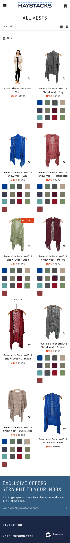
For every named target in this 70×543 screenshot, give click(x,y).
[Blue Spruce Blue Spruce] (47, 103)
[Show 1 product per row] (61, 26)
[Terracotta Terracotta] (40, 125)
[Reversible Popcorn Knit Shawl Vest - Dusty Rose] (17, 405)
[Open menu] (8, 5)
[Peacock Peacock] (40, 118)
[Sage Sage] (62, 118)
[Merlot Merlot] (55, 110)
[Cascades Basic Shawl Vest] (17, 66)
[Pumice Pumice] (47, 118)
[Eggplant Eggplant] (40, 110)
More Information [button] (18, 536)
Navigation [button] (12, 525)
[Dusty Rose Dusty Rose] (62, 103)
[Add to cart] (64, 78)
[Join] (64, 508)
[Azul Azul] (40, 103)
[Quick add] (29, 78)
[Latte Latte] (47, 110)
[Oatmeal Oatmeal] (62, 110)
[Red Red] (55, 118)
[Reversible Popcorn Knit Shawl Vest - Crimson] (17, 327)
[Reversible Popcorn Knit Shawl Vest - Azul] (17, 150)
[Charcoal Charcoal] (55, 103)
